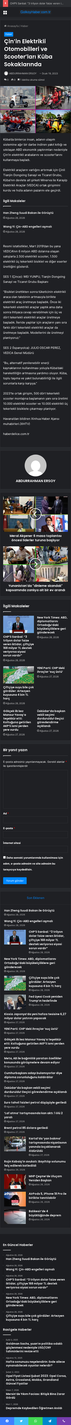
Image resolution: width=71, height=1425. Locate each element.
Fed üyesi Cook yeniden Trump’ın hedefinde (46, 999)
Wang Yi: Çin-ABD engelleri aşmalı (27, 227)
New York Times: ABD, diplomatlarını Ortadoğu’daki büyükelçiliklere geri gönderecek (52, 625)
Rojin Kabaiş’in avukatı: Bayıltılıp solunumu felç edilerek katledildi (35, 1163)
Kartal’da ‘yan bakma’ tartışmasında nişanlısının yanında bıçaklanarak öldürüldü (48, 1145)
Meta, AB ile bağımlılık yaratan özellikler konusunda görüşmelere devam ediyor (33, 1060)
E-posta (9, 828)
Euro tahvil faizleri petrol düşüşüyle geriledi (35, 1102)
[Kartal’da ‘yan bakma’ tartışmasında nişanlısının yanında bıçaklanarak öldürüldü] (15, 1144)
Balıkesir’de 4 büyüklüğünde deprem (45, 1213)
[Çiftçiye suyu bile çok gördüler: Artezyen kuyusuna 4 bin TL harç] (18, 675)
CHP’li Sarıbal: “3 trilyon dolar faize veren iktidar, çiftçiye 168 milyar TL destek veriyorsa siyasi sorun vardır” (18, 646)
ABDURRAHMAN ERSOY (22, 73)
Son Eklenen (35, 898)
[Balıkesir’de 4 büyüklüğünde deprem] (15, 1216)
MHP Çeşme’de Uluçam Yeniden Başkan (45, 1178)
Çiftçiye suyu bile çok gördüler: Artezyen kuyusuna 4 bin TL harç (18, 692)
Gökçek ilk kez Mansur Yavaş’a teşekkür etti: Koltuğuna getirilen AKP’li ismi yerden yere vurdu (17, 720)
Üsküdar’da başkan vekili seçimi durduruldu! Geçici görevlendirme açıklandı (51, 718)
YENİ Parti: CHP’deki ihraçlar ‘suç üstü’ (51, 670)
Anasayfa (13, 26)
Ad (6, 813)
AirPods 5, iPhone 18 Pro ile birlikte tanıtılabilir (47, 1196)
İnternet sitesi (12, 842)
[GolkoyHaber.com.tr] (35, 12)
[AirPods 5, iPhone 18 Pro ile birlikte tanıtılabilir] (15, 1199)
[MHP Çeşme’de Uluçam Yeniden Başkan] (15, 1181)
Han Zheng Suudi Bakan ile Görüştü (28, 213)
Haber (24, 26)
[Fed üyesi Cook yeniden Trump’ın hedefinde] (15, 1002)
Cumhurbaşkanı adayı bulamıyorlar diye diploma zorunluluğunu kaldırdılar (33, 1075)
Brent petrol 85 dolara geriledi (26, 1128)
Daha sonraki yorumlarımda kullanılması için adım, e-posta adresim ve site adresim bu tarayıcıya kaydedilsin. (33, 863)
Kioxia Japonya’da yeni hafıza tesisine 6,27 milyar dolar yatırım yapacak (35, 1016)
